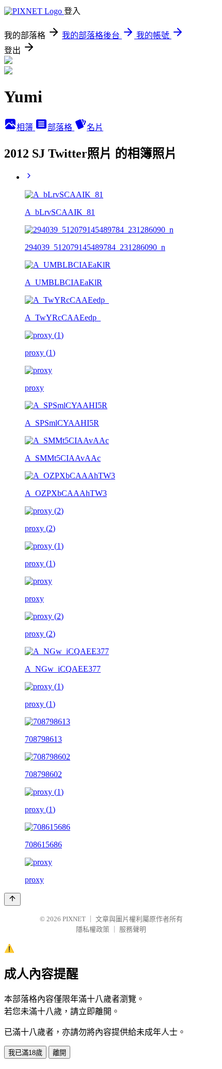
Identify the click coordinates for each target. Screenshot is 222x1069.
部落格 (60, 127)
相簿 (26, 127)
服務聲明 (132, 929)
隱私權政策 (92, 929)
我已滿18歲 (25, 1053)
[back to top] (12, 899)
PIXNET (74, 919)
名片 (95, 127)
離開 (59, 1053)
